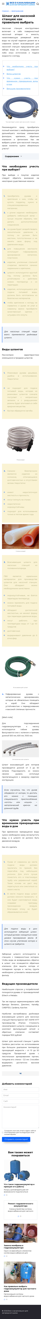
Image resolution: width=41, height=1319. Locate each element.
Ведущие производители (18, 89)
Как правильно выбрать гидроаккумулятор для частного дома (20, 1288)
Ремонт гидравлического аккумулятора (20, 1205)
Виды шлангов (14, 74)
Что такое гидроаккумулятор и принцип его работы (19, 1185)
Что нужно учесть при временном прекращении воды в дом (22, 81)
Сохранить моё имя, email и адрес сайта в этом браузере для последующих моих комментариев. (20, 1132)
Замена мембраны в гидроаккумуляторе (14, 1246)
